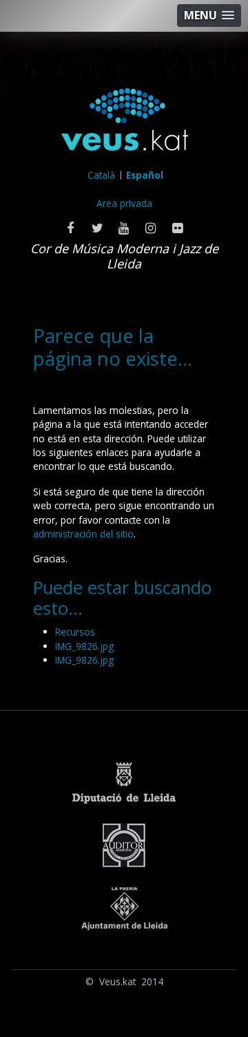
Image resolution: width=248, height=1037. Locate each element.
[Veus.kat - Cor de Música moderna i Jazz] (124, 122)
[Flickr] (178, 228)
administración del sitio (83, 533)
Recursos (75, 631)
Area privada (124, 203)
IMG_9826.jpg (84, 646)
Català (101, 174)
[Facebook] (71, 228)
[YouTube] (124, 228)
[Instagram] (151, 228)
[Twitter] (97, 228)
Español (144, 174)
